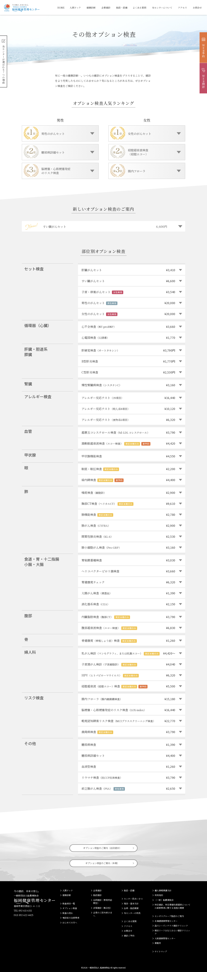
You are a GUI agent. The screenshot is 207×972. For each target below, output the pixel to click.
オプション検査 (69, 908)
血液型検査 (128, 766)
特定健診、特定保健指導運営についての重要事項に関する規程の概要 (172, 906)
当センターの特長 (132, 913)
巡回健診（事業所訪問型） (102, 901)
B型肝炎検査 (128, 361)
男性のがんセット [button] (53, 133)
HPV (128, 675)
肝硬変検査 (128, 350)
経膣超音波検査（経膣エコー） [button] (138, 152)
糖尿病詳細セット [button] (53, 152)
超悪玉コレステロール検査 (128, 432)
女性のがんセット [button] (139, 133)
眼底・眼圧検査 (128, 469)
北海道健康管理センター (166, 920)
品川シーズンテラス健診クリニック (171, 925)
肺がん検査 (128, 525)
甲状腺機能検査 (128, 456)
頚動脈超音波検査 (128, 443)
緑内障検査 (128, 480)
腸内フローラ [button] (136, 171)
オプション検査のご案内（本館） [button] (102, 863)
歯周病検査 (128, 732)
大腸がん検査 (128, 593)
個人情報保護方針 (163, 890)
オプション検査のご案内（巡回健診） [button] (102, 848)
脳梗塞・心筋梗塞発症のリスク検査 (128, 710)
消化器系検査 (128, 604)
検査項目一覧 (68, 903)
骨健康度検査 (128, 640)
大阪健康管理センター (165, 938)
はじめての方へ (69, 922)
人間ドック (75, 7)
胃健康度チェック (128, 582)
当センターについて (162, 7)
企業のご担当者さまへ (102, 914)
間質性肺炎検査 (128, 536)
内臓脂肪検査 (128, 617)
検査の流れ (67, 913)
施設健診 (97, 895)
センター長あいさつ (133, 898)
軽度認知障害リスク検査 (128, 721)
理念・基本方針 (131, 903)
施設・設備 (121, 7)
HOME (61, 7)
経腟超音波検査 (128, 686)
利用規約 (159, 895)
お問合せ (197, 7)
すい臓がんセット (128, 281)
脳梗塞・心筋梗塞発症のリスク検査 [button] (56, 171)
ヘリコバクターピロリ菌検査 (128, 571)
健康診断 (91, 7)
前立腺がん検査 (128, 788)
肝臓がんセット (128, 270)
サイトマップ (161, 951)
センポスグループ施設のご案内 (169, 916)
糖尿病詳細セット (128, 755)
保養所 (158, 943)
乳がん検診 (128, 653)
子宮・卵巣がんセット (128, 292)
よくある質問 (139, 7)
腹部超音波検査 (128, 628)
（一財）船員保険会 (164, 899)
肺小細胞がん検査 (128, 547)
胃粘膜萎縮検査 (128, 560)
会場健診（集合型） (102, 907)
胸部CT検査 (128, 503)
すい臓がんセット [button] (105, 226)
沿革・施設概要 (131, 908)
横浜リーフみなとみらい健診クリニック (172, 932)
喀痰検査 (128, 492)
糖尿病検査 (128, 744)
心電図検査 (128, 337)
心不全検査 (128, 326)
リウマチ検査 (128, 777)
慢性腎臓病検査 (128, 385)
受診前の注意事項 (70, 917)
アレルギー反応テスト (128, 398)
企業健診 (105, 7)
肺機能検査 (128, 514)
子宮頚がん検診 (128, 664)
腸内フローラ (128, 699)
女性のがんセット (128, 314)
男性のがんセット (128, 303)
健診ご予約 (129, 935)
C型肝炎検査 (128, 372)
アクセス (182, 7)
